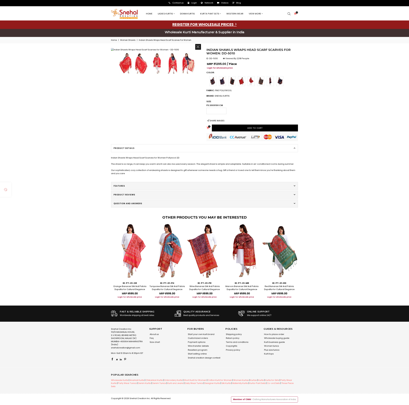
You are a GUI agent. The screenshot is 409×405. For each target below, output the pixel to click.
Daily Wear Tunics (194, 383)
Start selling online (197, 353)
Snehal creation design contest (203, 357)
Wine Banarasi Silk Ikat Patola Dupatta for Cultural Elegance (204, 288)
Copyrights (231, 345)
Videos (224, 2)
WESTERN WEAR (234, 13)
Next (301, 258)
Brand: (218, 95)
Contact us (178, 2)
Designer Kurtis (212, 383)
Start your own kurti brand (200, 334)
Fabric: (219, 90)
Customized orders (197, 338)
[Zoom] (198, 47)
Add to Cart (255, 128)
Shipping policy (233, 334)
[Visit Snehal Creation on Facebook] (112, 359)
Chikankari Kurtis (154, 380)
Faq (151, 338)
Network (209, 2)
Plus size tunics (271, 349)
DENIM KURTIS (187, 13)
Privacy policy (232, 349)
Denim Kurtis (144, 383)
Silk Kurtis (226, 383)
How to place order (274, 334)
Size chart (154, 342)
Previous (107, 258)
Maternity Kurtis (240, 383)
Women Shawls (127, 40)
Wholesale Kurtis (119, 380)
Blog (238, 2)
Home (149, 13)
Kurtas (253, 380)
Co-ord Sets (273, 383)
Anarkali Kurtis (137, 380)
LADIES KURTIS (166, 13)
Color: (210, 72)
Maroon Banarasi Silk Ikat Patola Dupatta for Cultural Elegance (242, 288)
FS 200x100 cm (214, 105)
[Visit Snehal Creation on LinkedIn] (121, 359)
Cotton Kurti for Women (220, 380)
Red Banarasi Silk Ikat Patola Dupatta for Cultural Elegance (279, 288)
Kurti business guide (274, 342)
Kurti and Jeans (175, 383)
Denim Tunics (159, 383)
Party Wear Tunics (127, 383)
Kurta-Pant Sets (257, 383)
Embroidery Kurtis (173, 380)
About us (154, 334)
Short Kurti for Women (195, 380)
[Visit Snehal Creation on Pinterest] (125, 359)
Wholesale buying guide (276, 338)
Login (194, 2)
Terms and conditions (236, 342)
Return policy (232, 338)
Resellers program (197, 349)
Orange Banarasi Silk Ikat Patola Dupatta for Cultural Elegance (129, 288)
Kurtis (261, 380)
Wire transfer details (198, 345)
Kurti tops (269, 353)
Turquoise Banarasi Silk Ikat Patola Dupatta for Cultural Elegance (167, 288)
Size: (208, 101)
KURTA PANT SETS (210, 13)
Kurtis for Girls (272, 380)
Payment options (196, 342)
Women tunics (271, 345)
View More (255, 13)
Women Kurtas (241, 380)
